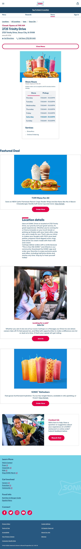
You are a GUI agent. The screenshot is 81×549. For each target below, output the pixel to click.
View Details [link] (59, 204)
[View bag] (77, 3)
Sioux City (32, 21)
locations (5, 21)
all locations (15, 21)
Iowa (24, 21)
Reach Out (56, 438)
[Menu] (3, 3)
